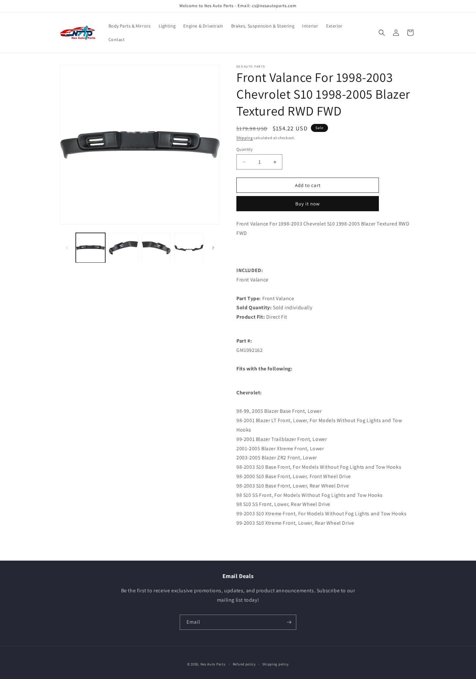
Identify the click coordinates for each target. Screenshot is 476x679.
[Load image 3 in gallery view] (156, 247)
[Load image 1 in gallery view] (90, 247)
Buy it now (307, 204)
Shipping (244, 137)
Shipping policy (275, 664)
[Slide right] (213, 248)
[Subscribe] (289, 622)
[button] (382, 33)
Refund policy (244, 664)
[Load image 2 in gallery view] (123, 247)
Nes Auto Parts (213, 664)
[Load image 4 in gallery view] (189, 247)
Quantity (244, 149)
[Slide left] (67, 248)
